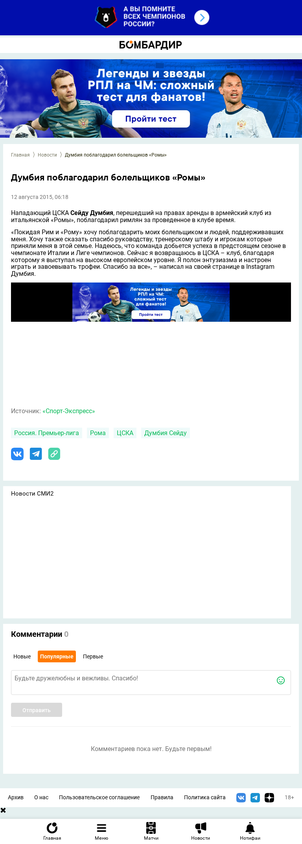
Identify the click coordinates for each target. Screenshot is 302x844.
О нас (41, 797)
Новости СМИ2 (32, 493)
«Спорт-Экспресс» (68, 411)
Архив (16, 797)
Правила (162, 797)
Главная (20, 155)
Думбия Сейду (165, 433)
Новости (47, 155)
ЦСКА (125, 433)
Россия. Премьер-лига (46, 433)
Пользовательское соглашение (99, 797)
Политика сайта (205, 797)
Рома (98, 433)
